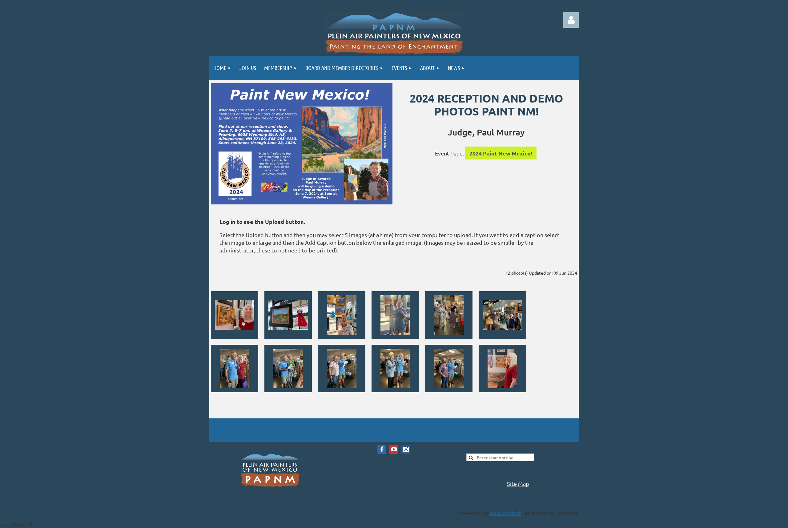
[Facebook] (381, 449)
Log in (571, 20)
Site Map (518, 483)
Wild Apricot (505, 513)
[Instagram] (405, 449)
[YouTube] (393, 449)
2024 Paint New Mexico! (500, 153)
